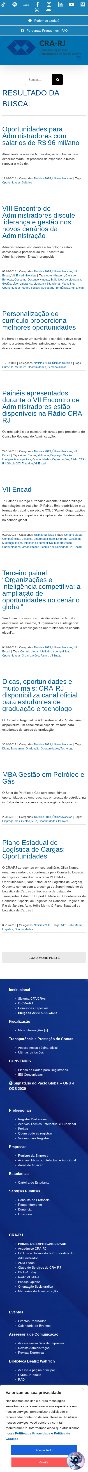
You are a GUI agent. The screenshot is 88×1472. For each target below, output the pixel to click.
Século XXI (14, 463)
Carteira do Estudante (33, 1182)
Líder (15, 283)
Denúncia (25, 1209)
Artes (23, 455)
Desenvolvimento (38, 279)
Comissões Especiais (33, 1008)
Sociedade (47, 287)
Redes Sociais (31, 287)
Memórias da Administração (38, 1291)
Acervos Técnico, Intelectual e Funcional (47, 1124)
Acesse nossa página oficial (38, 1047)
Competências (11, 538)
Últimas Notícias (62, 178)
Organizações (60, 459)
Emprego (56, 455)
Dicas (5, 748)
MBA (34, 821)
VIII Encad (77, 287)
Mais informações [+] (33, 1030)
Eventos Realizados (32, 1321)
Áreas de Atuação (30, 1165)
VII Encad (40, 463)
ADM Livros (26, 1263)
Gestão (6, 283)
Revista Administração (34, 1348)
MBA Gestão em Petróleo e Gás (43, 778)
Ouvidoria (25, 1214)
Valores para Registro (33, 1138)
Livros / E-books (29, 1375)
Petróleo (63, 821)
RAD (21, 1379)
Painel (44, 655)
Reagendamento (30, 1204)
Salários (27, 182)
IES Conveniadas (30, 1074)
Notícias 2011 (42, 925)
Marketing (68, 283)
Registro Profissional (32, 1119)
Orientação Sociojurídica (35, 1286)
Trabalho (27, 463)
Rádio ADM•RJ (28, 1277)
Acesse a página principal (36, 1370)
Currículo (8, 367)
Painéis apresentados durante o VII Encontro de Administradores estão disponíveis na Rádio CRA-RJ (43, 406)
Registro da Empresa (33, 1155)
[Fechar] (83, 1389)
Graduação (32, 748)
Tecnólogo (66, 748)
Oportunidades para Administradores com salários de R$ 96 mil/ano (40, 135)
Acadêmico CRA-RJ (32, 1248)
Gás (17, 821)
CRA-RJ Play (27, 1272)
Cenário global (73, 534)
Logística (7, 929)
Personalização (57, 367)
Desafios (26, 538)
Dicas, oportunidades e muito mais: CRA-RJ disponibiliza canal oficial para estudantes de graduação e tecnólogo (40, 695)
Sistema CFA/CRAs (32, 998)
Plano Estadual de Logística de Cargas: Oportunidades (33, 849)
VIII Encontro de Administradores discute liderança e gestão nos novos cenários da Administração (38, 222)
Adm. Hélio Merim (71, 925)
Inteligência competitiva (16, 459)
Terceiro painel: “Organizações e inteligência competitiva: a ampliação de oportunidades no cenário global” (41, 590)
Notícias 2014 (42, 178)
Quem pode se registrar (35, 1133)
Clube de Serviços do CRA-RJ (39, 1267)
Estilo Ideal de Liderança (66, 279)
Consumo (20, 279)
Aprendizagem (55, 275)
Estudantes (17, 748)
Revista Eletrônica (31, 1352)
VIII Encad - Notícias (24, 275)
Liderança (26, 283)
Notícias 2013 (42, 363)
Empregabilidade (38, 455)
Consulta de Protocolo (34, 1200)
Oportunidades (11, 182)
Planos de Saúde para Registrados (43, 1070)
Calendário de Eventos (34, 1325)
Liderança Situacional (47, 283)
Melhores (20, 367)
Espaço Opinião (29, 1282)
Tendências (63, 287)
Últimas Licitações (31, 1052)
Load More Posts (44, 958)
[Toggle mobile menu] (78, 57)
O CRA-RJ (25, 1003)
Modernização (63, 543)
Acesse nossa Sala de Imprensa (41, 1343)
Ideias (19, 543)
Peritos (23, 1128)
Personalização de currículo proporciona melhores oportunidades (39, 320)
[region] (44, 1428)
